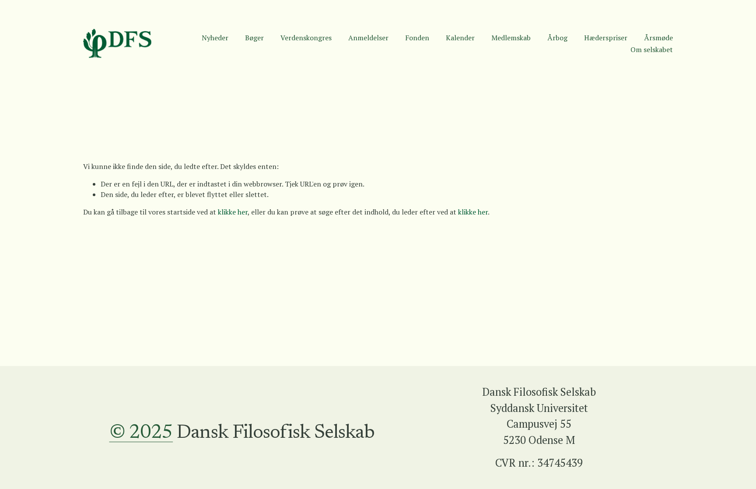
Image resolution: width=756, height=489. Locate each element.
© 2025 (141, 433)
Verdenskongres (306, 37)
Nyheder (215, 37)
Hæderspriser (605, 37)
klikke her (233, 212)
